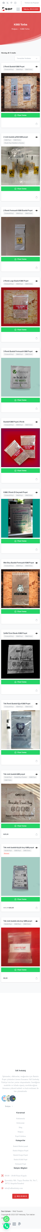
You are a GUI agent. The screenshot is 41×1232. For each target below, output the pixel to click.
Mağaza (15, 29)
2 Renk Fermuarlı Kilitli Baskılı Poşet (17, 210)
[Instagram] (15, 3)
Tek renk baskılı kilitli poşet (14, 774)
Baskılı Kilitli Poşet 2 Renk (13, 422)
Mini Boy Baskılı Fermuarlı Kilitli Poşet (18, 563)
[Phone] (6, 1226)
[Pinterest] (11, 3)
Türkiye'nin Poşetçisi (32, 3)
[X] (7, 3)
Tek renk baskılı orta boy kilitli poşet (17, 921)
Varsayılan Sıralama (24, 58)
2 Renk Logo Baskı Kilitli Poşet (15, 281)
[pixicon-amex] (14, 1224)
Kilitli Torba (24, 29)
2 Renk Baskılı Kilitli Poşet (13, 67)
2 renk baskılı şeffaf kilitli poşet (15, 137)
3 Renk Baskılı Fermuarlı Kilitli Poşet (17, 351)
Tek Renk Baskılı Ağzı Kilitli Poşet (16, 704)
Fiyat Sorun (21, 115)
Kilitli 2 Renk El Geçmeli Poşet (15, 492)
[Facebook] (4, 3)
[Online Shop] (4, 1098)
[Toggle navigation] (18, 9)
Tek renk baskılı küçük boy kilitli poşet (18, 847)
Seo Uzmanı (5, 1211)
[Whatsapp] (6, 1219)
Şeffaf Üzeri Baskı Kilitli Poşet (15, 633)
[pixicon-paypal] (19, 1224)
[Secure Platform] (8, 1098)
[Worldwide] (12, 1098)
